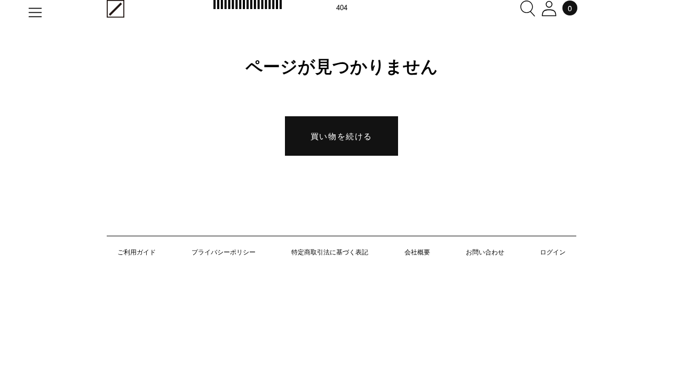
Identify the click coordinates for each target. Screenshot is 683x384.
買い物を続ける (341, 135)
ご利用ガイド (136, 251)
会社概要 (417, 251)
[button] (528, 9)
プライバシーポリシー (224, 251)
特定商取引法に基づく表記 (329, 251)
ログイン (553, 251)
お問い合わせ (485, 251)
